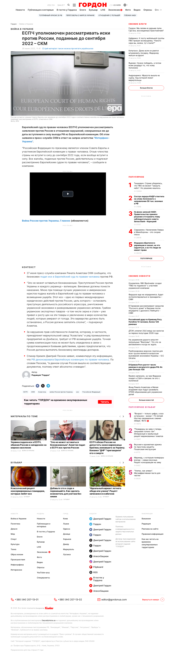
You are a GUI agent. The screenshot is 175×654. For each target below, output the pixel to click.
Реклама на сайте (150, 529)
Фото (128, 10)
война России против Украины (61, 392)
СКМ (33, 392)
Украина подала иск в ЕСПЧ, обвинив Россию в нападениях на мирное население (28, 445)
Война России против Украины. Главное (46, 220)
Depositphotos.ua (48, 620)
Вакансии (146, 518)
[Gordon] (93, 5)
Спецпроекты (43, 577)
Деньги (14, 529)
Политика (15, 524)
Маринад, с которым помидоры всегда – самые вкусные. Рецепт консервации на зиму (149, 460)
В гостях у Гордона (67, 10)
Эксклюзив (114, 10)
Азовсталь (42, 392)
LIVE (103, 10)
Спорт (14, 539)
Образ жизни (17, 554)
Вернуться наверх (150, 599)
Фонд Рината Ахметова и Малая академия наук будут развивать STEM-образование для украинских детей (145, 391)
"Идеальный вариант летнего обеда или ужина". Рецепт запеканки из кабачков (105, 491)
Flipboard (98, 567)
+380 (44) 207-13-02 (70, 599)
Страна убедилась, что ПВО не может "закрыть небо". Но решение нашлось (148, 185)
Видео (137, 10)
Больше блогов (146, 88)
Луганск (67, 554)
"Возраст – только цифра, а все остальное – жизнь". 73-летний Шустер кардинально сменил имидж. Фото (148, 417)
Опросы (147, 10)
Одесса (66, 529)
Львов (66, 524)
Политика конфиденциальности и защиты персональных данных (124, 530)
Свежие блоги (138, 24)
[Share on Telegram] (48, 386)
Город (65, 514)
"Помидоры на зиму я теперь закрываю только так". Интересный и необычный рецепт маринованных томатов (149, 432)
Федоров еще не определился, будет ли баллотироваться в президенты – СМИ (146, 296)
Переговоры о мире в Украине (80, 15)
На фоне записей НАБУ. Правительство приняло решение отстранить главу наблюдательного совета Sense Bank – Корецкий (147, 217)
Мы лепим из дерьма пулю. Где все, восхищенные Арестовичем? (146, 29)
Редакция (146, 524)
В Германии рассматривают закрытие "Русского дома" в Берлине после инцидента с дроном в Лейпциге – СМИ (146, 309)
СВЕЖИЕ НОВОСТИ (139, 276)
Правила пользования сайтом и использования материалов (125, 519)
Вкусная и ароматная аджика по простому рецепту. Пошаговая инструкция (148, 446)
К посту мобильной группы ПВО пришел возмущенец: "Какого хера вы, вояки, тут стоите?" (146, 40)
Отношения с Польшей (109, 15)
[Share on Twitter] (43, 386)
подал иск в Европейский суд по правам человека (70, 276)
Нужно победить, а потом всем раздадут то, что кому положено (145, 65)
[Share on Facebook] (37, 386)
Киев (65, 518)
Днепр (66, 544)
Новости (20, 10)
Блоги (83, 10)
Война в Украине (26, 24)
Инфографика (17, 564)
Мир (13, 534)
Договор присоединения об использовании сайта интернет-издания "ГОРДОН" (125, 542)
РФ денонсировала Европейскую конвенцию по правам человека (70, 359)
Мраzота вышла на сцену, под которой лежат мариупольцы (144, 77)
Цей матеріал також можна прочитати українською (69, 48)
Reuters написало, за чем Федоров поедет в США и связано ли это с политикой (145, 378)
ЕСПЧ (25, 392)
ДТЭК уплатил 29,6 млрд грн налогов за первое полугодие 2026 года (146, 332)
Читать (105, 401)
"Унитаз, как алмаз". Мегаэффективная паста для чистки (147, 473)
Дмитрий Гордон (102, 519)
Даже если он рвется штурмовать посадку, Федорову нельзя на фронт (144, 53)
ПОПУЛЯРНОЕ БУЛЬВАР (142, 407)
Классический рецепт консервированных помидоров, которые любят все (28, 491)
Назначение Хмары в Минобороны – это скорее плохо (149, 232)
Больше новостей (146, 400)
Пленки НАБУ (130, 15)
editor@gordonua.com (114, 599)
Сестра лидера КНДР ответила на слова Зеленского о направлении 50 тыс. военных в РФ (149, 200)
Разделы (40, 514)
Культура (15, 544)
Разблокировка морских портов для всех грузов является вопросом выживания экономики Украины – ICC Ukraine (146, 354)
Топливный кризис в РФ (50, 15)
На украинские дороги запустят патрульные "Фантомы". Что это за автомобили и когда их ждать (145, 342)
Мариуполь (68, 549)
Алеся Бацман (101, 556)
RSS (95, 572)
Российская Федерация (91, 392)
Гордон (14, 24)
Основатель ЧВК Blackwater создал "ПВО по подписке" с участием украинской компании (145, 285)
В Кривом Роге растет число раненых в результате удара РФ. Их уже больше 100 (145, 367)
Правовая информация (152, 534)
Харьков (67, 539)
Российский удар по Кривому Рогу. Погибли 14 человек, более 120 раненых (145, 321)
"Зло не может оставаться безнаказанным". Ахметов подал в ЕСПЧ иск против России (67, 445)
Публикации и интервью (41, 10)
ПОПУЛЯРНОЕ (136, 177)
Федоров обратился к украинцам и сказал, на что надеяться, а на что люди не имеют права (147, 246)
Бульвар (93, 10)
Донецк (66, 534)
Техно (13, 549)
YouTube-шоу (43, 572)
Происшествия (18, 559)
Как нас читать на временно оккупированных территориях (150, 543)
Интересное (16, 570)
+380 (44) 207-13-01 (26, 599)
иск (77, 392)
